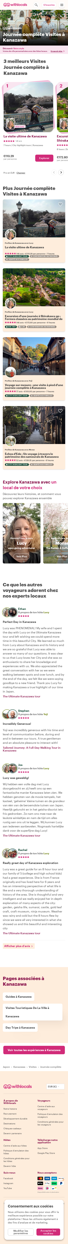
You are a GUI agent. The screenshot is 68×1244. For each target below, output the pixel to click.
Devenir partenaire (12, 1133)
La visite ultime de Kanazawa (24, 247)
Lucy (46, 612)
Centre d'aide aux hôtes (15, 1145)
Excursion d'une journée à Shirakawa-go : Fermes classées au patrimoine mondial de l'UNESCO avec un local (34, 318)
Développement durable (15, 1118)
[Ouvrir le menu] (62, 5)
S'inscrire (49, 4)
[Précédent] (54, 172)
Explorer (44, 158)
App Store (42, 1148)
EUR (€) (52, 1086)
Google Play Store (46, 1153)
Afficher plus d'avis (17, 946)
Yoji (45, 714)
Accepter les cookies (48, 1232)
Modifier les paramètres (20, 1232)
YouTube (7, 1188)
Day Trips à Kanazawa (20, 1027)
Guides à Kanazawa (19, 996)
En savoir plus (56, 51)
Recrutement (9, 1113)
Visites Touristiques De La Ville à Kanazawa (27, 1012)
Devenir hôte (9, 1166)
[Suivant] (61, 172)
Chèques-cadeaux (12, 1128)
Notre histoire (10, 1108)
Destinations (9, 1123)
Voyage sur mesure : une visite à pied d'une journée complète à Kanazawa (34, 386)
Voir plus (21, 556)
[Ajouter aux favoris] (60, 204)
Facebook (8, 1178)
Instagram (8, 1183)
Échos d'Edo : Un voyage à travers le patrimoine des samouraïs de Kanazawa (32, 455)
